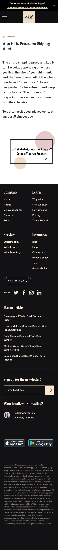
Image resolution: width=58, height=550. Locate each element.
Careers (8, 215)
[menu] (4, 16)
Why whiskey (39, 205)
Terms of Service (42, 471)
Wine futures (11, 247)
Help (35, 247)
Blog (34, 242)
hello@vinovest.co (24, 413)
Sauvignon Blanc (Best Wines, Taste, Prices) (24, 358)
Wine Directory (12, 252)
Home (7, 199)
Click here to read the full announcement (27, 8)
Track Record (40, 220)
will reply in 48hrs (24, 418)
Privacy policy (40, 258)
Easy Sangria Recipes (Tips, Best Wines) (23, 338)
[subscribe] (49, 390)
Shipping (11, 37)
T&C (34, 263)
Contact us (38, 252)
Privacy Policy (10, 473)
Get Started (48, 17)
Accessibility (39, 268)
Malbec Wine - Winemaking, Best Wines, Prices (23, 348)
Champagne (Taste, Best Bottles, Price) (22, 318)
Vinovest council (13, 210)
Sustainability (11, 242)
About (7, 205)
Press (7, 220)
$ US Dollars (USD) (17, 281)
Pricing (36, 215)
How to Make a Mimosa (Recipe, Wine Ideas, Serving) (25, 328)
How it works (39, 210)
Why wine (37, 199)
